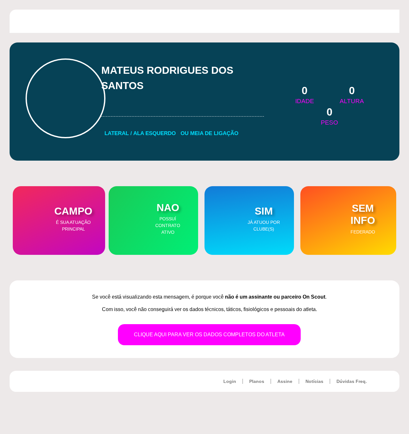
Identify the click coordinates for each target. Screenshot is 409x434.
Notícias (314, 381)
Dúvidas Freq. (351, 381)
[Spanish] (371, 20)
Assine (284, 381)
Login (229, 381)
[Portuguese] (346, 20)
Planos (256, 381)
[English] (355, 20)
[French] (363, 20)
